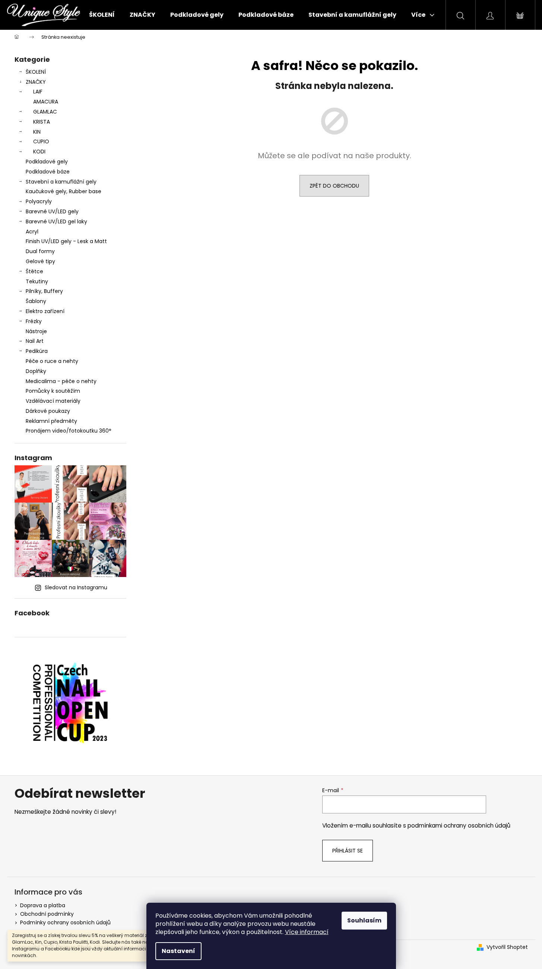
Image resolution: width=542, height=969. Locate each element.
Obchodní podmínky (47, 914)
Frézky (34, 321)
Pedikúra (37, 351)
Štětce (34, 271)
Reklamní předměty (51, 421)
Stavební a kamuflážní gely (61, 181)
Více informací (307, 932)
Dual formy (40, 251)
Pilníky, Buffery (44, 291)
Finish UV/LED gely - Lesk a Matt (66, 241)
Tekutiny (37, 281)
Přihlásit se (347, 850)
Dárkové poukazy (48, 411)
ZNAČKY (36, 82)
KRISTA (41, 121)
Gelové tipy (40, 261)
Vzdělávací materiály (53, 401)
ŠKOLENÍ (36, 72)
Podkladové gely (47, 161)
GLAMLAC (45, 111)
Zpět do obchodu (334, 185)
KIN (37, 132)
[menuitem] (102, 15)
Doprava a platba (42, 905)
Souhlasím (364, 920)
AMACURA (45, 101)
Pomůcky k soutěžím (53, 391)
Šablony (36, 301)
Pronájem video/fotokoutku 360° (68, 430)
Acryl (32, 231)
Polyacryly (39, 201)
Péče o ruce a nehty (52, 361)
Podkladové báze (48, 171)
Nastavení (178, 951)
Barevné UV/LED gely (52, 211)
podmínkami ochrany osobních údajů (459, 825)
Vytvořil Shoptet (507, 947)
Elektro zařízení (45, 311)
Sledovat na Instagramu (76, 587)
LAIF (37, 91)
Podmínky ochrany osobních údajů (65, 922)
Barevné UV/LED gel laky (56, 221)
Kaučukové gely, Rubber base (63, 191)
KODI (39, 151)
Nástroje (36, 331)
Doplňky (36, 371)
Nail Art (35, 341)
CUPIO (41, 141)
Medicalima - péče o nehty (61, 381)
